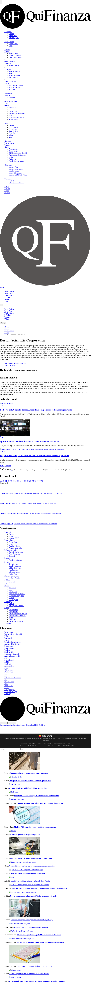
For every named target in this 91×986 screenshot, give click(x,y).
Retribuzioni (13, 570)
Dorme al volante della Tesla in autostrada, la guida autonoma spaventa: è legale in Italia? (31, 513)
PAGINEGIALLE (20, 738)
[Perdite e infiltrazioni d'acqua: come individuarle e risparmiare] (47, 939)
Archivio (42, 725)
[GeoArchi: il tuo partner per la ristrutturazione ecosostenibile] (47, 862)
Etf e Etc (12, 133)
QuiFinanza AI (9, 62)
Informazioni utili (10, 550)
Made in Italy (9, 652)
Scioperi (12, 89)
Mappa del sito (26, 725)
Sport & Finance (10, 81)
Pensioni (7, 50)
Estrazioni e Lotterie (16, 85)
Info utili (7, 83)
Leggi (11, 46)
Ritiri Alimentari (14, 87)
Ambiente (12, 107)
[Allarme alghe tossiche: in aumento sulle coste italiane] (47, 970)
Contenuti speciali (6, 725)
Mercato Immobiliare (11, 576)
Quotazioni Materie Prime (18, 175)
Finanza (11, 34)
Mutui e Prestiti (14, 65)
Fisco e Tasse (9, 42)
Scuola (6, 640)
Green (6, 105)
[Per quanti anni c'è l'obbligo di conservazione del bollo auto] (47, 792)
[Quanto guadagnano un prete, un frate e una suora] (47, 761)
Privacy (39, 743)
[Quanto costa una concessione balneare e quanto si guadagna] (47, 799)
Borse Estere (13, 129)
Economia (8, 32)
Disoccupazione (14, 572)
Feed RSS (34, 725)
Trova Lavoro (14, 54)
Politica (7, 95)
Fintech (11, 181)
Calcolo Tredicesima (16, 169)
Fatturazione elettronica (12, 678)
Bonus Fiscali (13, 44)
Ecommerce (8, 646)
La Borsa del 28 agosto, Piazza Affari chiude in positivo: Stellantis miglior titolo (36, 410)
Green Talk (13, 111)
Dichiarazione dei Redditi (18, 153)
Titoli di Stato (13, 131)
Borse (6, 123)
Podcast (7, 145)
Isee (5, 680)
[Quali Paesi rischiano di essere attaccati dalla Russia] (47, 877)
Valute (11, 137)
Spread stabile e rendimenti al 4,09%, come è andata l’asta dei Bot (30, 441)
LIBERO (7, 738)
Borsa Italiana (14, 127)
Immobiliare (8, 63)
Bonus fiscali (13, 542)
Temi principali (9, 690)
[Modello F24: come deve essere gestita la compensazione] (47, 815)
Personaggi (8, 93)
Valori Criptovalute (15, 173)
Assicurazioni (13, 149)
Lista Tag (7, 694)
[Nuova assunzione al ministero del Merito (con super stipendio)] (47, 892)
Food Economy (14, 71)
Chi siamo (24, 743)
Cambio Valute (14, 171)
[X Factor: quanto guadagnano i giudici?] (47, 831)
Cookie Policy (47, 743)
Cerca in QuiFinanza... (8, 723)
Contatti (7, 193)
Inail (6, 684)
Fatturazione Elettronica (17, 155)
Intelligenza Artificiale (16, 183)
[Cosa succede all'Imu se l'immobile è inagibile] (47, 924)
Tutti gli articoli (5, 466)
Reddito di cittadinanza (12, 642)
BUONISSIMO (82, 738)
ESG (10, 109)
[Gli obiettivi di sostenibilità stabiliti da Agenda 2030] (47, 784)
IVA (5, 658)
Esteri (6, 103)
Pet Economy (13, 77)
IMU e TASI (8, 672)
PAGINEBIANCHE (47, 738)
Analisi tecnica (9, 365)
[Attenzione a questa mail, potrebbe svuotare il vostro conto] (47, 931)
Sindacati (7, 664)
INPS (6, 636)
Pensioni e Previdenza (16, 161)
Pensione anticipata (15, 560)
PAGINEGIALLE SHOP (31, 738)
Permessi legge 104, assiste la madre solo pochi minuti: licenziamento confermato (28, 524)
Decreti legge (9, 632)
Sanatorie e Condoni (11, 654)
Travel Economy (15, 75)
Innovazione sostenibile (17, 113)
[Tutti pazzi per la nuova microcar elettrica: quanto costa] (47, 777)
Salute (6, 187)
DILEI (62, 738)
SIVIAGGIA (68, 738)
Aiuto (68, 743)
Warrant (11, 135)
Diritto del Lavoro (15, 58)
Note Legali (32, 743)
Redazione (8, 624)
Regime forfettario (15, 548)
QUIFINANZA (75, 738)
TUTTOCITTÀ (56, 738)
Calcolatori (8, 165)
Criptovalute (13, 151)
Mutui (11, 157)
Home (6, 327)
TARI (6, 688)
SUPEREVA (46, 740)
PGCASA (40, 738)
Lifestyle (7, 69)
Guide (6, 147)
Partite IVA (13, 574)
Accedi (3, 323)
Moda (11, 73)
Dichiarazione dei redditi (13, 634)
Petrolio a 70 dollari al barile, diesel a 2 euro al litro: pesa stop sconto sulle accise (28, 503)
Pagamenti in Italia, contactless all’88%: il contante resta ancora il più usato (34, 455)
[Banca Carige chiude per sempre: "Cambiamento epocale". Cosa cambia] (47, 885)
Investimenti (13, 36)
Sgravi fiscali (9, 648)
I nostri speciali (9, 143)
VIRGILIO (12, 738)
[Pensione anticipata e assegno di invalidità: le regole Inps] (47, 908)
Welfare (7, 650)
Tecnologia (8, 179)
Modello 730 (8, 686)
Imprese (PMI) (14, 38)
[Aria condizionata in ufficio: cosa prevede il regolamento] (47, 846)
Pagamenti (8, 638)
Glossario (7, 141)
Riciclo (11, 115)
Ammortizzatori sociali (12, 656)
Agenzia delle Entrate (12, 644)
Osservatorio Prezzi (11, 101)
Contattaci (16, 725)
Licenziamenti (9, 660)
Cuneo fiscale (9, 682)
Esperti (6, 191)
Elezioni (12, 97)
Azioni (11, 125)
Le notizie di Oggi (10, 692)
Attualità (7, 189)
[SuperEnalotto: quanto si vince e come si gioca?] (47, 954)
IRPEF (6, 662)
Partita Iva (12, 159)
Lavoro (7, 52)
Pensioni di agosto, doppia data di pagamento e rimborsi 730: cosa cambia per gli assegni (31, 493)
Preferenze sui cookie (59, 743)
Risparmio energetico (16, 117)
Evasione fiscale (14, 546)
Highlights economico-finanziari (15, 363)
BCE (6, 668)
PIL (5, 676)
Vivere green (13, 119)
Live (1, 405)
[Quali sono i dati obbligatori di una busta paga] (47, 870)
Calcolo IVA (13, 167)
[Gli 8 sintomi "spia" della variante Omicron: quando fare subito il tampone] (47, 977)
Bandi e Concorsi (15, 56)
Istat (5, 674)
